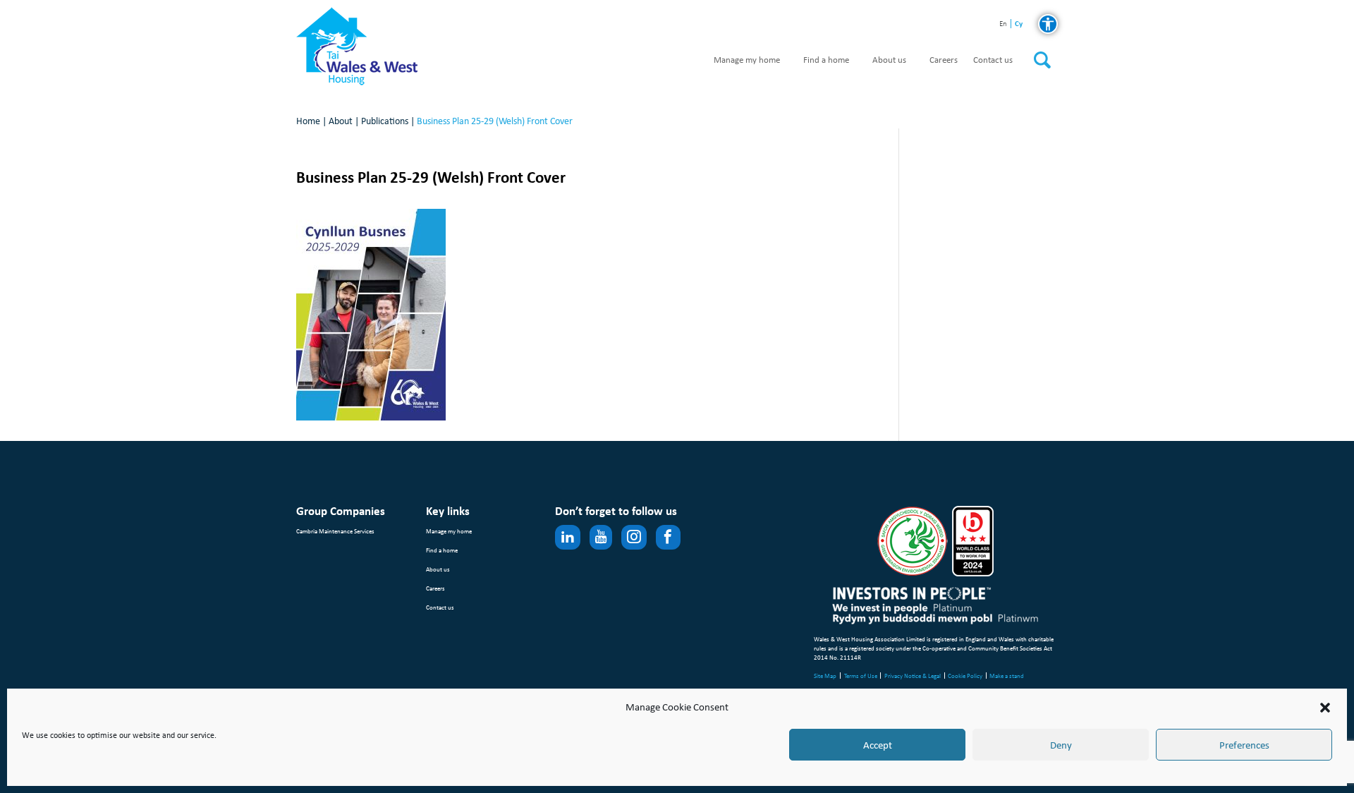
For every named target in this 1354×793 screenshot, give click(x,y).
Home (308, 121)
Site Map (825, 675)
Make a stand (1006, 675)
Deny (1061, 745)
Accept (877, 745)
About (341, 121)
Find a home (826, 60)
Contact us (993, 60)
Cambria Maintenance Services (335, 531)
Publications (384, 121)
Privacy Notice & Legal (912, 675)
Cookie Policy (965, 675)
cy (1019, 23)
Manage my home (747, 60)
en (1003, 24)
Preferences (1244, 745)
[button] (1325, 708)
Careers (943, 60)
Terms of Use (860, 675)
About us (889, 60)
